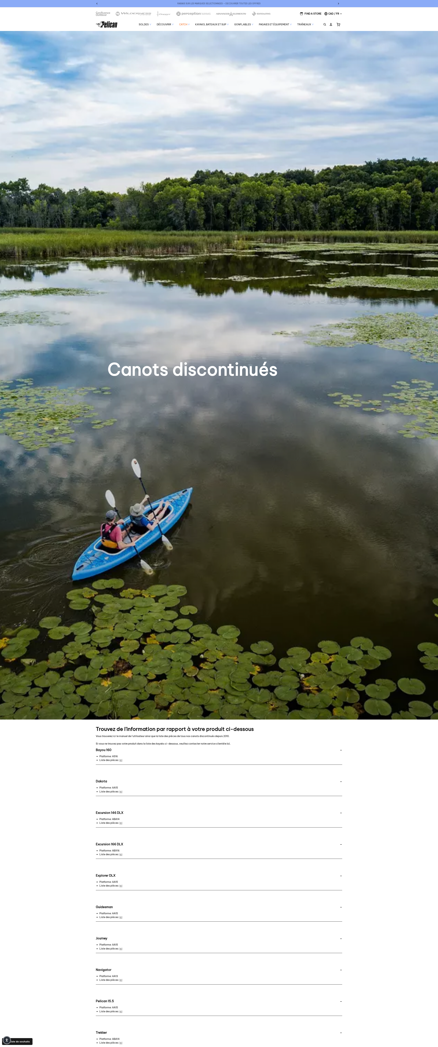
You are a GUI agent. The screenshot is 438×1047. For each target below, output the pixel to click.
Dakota (101, 781)
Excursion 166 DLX (109, 844)
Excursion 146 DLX (109, 813)
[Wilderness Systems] (133, 14)
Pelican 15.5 (105, 1001)
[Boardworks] (261, 14)
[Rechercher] (324, 24)
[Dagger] (164, 14)
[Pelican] (107, 24)
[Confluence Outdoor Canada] (103, 14)
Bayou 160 (103, 750)
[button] (7, 1040)
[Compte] (331, 24)
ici (228, 743)
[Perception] (193, 14)
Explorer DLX (105, 875)
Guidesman (104, 907)
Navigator (103, 970)
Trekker (101, 1033)
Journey (101, 938)
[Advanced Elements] (231, 14)
